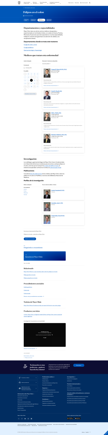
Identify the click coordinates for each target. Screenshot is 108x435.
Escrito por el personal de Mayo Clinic (32, 231)
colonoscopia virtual (55, 167)
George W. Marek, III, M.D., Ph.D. (59, 69)
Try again (44, 337)
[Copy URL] (52, 335)
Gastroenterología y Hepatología (33, 50)
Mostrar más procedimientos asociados (33, 296)
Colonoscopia (27, 293)
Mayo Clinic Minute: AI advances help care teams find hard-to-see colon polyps (42, 305)
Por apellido (26, 71)
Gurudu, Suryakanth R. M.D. (57, 190)
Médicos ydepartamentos (41, 20)
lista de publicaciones (36, 174)
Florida (25, 191)
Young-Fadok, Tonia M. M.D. (58, 215)
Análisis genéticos (28, 287)
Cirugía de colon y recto (30, 44)
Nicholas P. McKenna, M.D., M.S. (59, 134)
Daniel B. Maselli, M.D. (56, 91)
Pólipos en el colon (33, 12)
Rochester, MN (28, 67)
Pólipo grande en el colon (29, 274)
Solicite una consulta (30, 239)
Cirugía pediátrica (28, 47)
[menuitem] (26, 20)
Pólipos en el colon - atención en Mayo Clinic (34, 234)
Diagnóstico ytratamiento (33, 20)
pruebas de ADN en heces (51, 166)
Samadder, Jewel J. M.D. (57, 203)
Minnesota (26, 192)
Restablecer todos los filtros (30, 93)
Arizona (25, 189)
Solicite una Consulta (29, 15)
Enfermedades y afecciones (30, 7)
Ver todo (25, 194)
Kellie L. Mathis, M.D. (56, 113)
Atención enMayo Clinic (49, 20)
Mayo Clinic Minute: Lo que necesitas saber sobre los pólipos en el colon (40, 271)
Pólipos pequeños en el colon (30, 278)
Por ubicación (26, 65)
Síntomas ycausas (26, 20)
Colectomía (26, 290)
